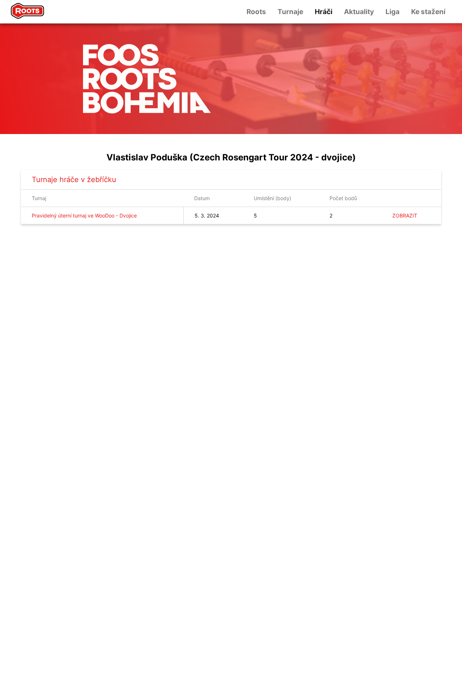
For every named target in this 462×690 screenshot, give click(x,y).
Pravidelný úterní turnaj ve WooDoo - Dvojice (84, 215)
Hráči (323, 12)
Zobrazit (404, 215)
